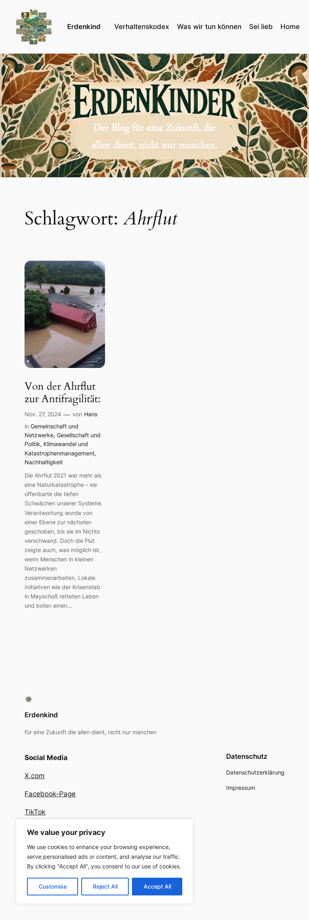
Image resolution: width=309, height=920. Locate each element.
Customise (53, 886)
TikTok (35, 812)
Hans (90, 414)
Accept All (157, 886)
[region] (104, 861)
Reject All (105, 886)
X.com (35, 776)
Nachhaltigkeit (44, 462)
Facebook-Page (50, 794)
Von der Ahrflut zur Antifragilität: (63, 392)
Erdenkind (84, 27)
